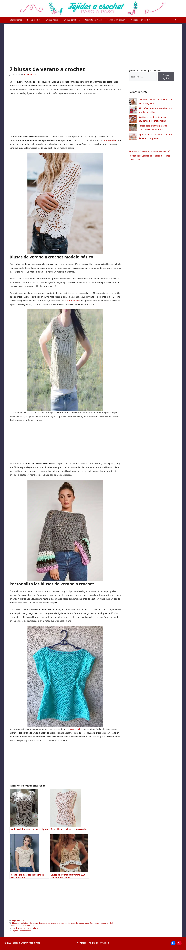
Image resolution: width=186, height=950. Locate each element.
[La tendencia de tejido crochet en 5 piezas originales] (133, 102)
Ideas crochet (16, 19)
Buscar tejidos (166, 77)
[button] (175, 20)
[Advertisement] (93, 42)
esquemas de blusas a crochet (22, 925)
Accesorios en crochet (140, 19)
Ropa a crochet (33, 19)
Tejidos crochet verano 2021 (24, 930)
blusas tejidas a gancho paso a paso (74, 923)
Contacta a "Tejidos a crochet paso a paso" (149, 151)
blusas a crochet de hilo (22, 923)
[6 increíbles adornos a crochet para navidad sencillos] (133, 110)
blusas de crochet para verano (45, 923)
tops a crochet (110, 140)
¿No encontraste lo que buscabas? (145, 70)
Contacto (81, 942)
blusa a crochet (75, 729)
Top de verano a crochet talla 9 (25, 928)
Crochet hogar (52, 19)
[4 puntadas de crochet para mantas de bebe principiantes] (133, 137)
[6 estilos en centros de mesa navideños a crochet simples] (133, 119)
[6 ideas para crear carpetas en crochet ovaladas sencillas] (133, 128)
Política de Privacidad (98, 942)
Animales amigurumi (116, 19)
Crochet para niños (93, 19)
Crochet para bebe (72, 19)
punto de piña (73, 300)
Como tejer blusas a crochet (101, 923)
